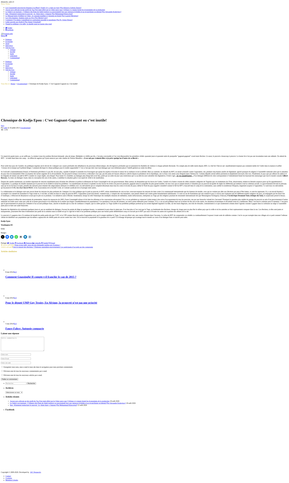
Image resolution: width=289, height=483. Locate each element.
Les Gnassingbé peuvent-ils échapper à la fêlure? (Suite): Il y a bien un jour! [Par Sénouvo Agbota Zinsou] (43, 8)
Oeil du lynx (9, 48)
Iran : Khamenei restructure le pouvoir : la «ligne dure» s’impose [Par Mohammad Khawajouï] (39, 14)
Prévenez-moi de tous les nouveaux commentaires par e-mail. (25, 371)
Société (12, 52)
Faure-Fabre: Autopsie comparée (24, 328)
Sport (7, 44)
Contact (8, 476)
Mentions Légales (11, 480)
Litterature (13, 56)
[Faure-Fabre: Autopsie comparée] (17, 322)
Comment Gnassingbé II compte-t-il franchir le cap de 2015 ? (40, 276)
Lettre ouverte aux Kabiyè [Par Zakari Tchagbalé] (23, 22)
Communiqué (15, 58)
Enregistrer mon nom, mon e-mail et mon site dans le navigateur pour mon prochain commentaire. (38, 367)
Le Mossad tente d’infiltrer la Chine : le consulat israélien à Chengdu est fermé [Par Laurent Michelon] (41, 16)
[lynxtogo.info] (7, 34)
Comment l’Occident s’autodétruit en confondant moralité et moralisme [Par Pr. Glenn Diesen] (38, 20)
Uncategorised (25, 128)
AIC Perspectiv (35, 472)
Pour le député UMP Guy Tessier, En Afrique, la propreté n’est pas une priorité (51, 302)
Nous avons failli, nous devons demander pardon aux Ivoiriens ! (37, 245)
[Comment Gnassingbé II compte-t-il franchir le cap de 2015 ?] (17, 270)
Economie (9, 42)
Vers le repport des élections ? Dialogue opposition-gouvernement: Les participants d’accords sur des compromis (53, 247)
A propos (8, 478)
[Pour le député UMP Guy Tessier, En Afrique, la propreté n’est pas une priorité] (17, 296)
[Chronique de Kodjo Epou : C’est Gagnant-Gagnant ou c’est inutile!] (30, 115)
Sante (12, 54)
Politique (8, 40)
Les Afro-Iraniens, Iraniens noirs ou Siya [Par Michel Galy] (26, 18)
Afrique (12, 50)
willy (5, 128)
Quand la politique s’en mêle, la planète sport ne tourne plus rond (28, 24)
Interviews (9, 46)
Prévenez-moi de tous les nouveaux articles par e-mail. (23, 375)
